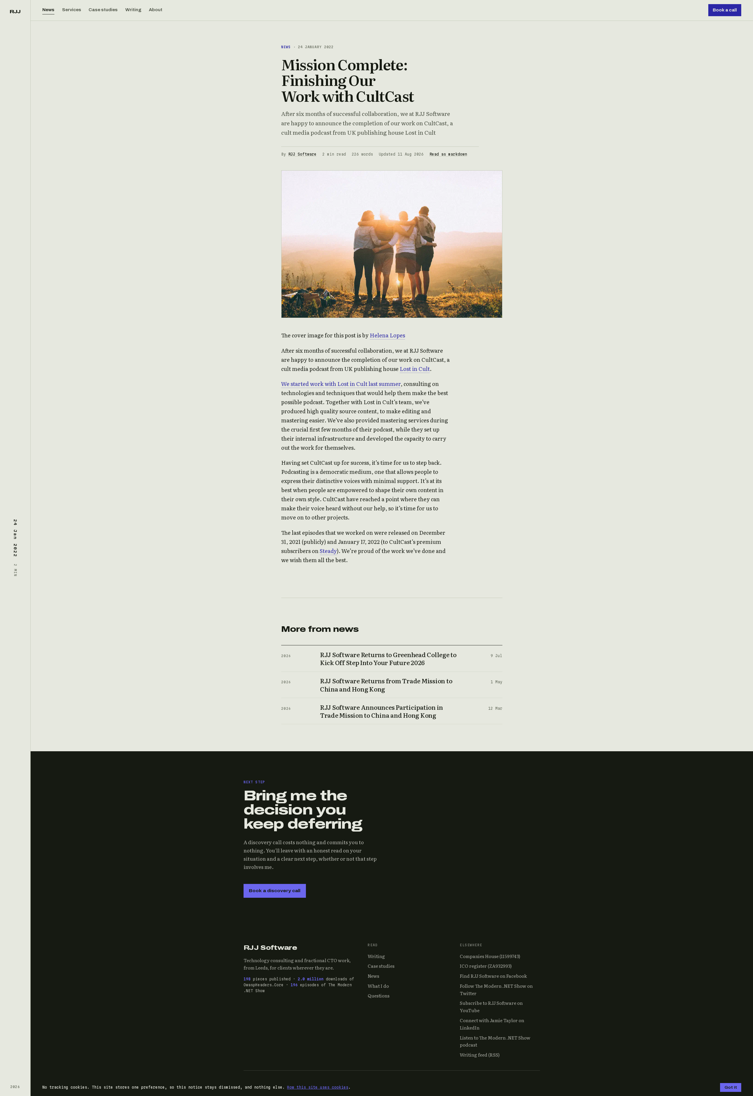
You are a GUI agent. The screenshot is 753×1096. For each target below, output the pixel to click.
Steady (328, 551)
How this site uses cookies (317, 1087)
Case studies (103, 9)
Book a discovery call (274, 890)
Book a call (725, 10)
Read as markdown (448, 154)
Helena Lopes (387, 335)
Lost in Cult (415, 369)
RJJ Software (302, 154)
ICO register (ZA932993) (486, 965)
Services (71, 9)
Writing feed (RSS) (480, 1054)
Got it (730, 1087)
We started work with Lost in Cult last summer (341, 384)
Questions (378, 995)
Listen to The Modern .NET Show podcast (495, 1041)
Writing (133, 9)
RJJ (15, 11)
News (48, 9)
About (155, 9)
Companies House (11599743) (490, 956)
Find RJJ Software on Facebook (493, 975)
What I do (378, 985)
